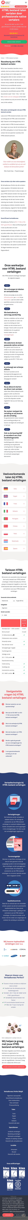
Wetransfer (7, 300)
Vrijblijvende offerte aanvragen (14, 1067)
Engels (14, 1116)
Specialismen (13, 1127)
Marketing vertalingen (14, 1134)
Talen (13, 1109)
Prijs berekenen (21, 6)
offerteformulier (8, 297)
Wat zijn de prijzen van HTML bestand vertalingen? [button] (14, 733)
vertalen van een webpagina (11, 97)
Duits (14, 1114)
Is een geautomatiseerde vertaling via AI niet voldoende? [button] (13, 753)
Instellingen (20, 1215)
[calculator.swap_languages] (14, 601)
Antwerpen (14, 1149)
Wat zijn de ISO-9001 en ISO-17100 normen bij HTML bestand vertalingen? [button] (14, 715)
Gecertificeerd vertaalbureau (14, 1098)
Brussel (14, 1152)
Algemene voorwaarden (14, 1096)
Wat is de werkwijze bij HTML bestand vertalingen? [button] (14, 724)
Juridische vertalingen (14, 1132)
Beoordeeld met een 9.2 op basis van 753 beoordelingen (14, 36)
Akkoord (8, 1215)
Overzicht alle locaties (14, 1154)
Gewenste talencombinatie (8, 597)
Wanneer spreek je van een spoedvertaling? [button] (13, 705)
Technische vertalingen (14, 1136)
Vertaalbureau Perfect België (13, 1091)
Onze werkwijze (14, 1103)
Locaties (13, 1145)
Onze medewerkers (14, 1100)
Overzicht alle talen (14, 1123)
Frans (14, 1118)
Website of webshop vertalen (14, 1139)
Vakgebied (4, 605)
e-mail (18, 297)
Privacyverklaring (14, 1105)
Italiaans (14, 1121)
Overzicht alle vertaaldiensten (14, 1141)
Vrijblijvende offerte (14, 42)
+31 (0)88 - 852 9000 (17, 46)
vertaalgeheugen (9, 335)
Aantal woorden (5, 612)
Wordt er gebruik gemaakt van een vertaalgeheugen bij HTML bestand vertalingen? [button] (14, 742)
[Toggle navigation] (26, 2)
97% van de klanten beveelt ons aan (14, 1002)
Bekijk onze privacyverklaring (16, 1211)
